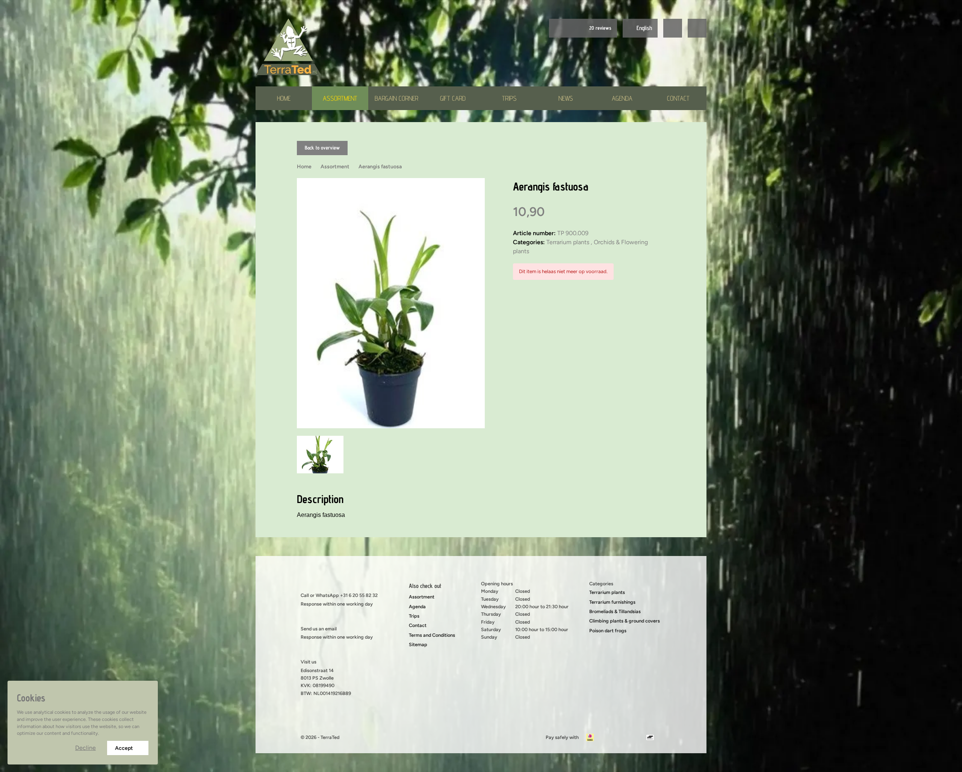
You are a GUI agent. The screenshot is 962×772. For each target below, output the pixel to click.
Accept (124, 748)
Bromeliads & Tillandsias (615, 611)
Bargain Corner (396, 98)
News (565, 98)
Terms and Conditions (432, 635)
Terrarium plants (607, 592)
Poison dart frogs (607, 630)
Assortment (340, 98)
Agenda (622, 98)
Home (283, 98)
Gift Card (453, 98)
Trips (509, 98)
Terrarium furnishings (612, 602)
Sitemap (418, 644)
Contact (678, 98)
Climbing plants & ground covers (624, 621)
